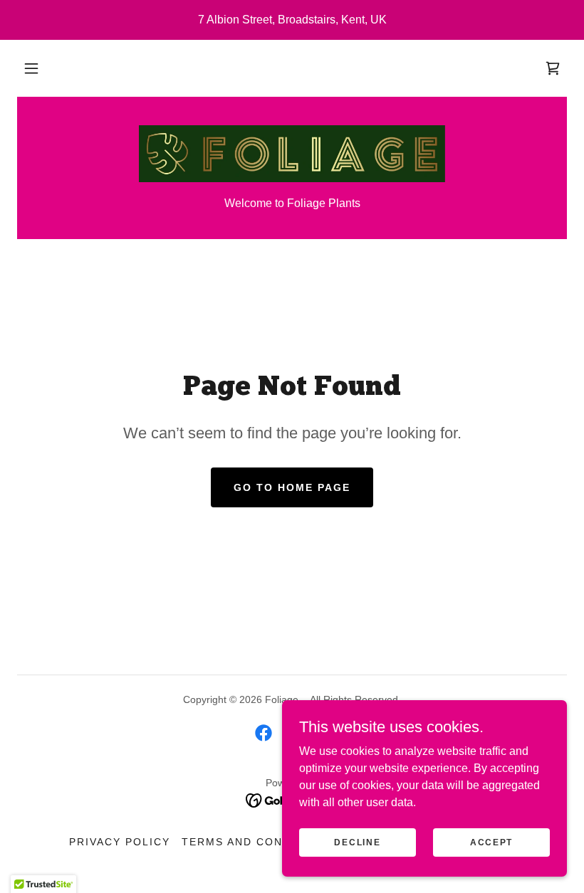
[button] (31, 68)
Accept (491, 842)
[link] (552, 68)
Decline (357, 842)
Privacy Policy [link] (119, 841)
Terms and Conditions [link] (257, 841)
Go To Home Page (292, 487)
